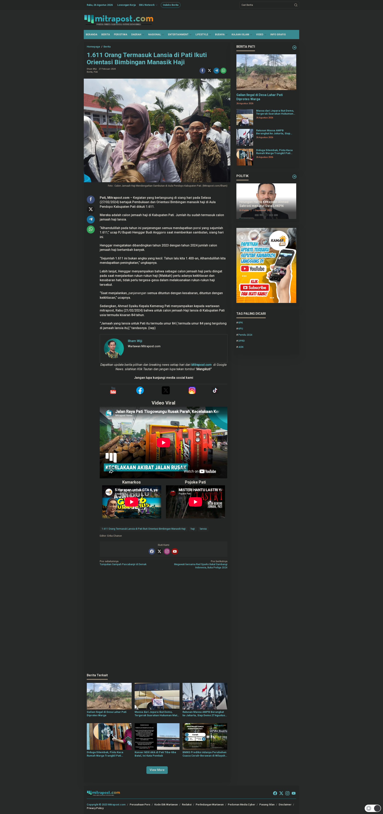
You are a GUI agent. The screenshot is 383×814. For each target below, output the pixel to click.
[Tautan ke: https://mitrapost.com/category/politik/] (294, 176)
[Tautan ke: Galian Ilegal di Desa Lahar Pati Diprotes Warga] (266, 72)
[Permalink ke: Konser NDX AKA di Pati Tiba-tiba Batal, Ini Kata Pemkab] (157, 736)
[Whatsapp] (223, 71)
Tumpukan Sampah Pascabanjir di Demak (123, 563)
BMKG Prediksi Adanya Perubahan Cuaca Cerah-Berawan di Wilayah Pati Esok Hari (204, 754)
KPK (240, 322)
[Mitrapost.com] (119, 19)
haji (193, 528)
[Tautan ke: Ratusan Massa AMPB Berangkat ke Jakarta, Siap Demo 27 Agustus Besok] (244, 137)
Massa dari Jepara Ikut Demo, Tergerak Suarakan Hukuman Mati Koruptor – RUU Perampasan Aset (156, 713)
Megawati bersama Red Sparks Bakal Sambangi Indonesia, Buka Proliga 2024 (200, 564)
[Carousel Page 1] (257, 215)
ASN (240, 346)
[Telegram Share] (216, 71)
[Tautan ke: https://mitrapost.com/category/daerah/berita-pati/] (294, 47)
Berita (90, 72)
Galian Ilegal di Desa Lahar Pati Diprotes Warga (106, 713)
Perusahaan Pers (140, 804)
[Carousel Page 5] (276, 215)
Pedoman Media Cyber (241, 804)
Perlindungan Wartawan (210, 804)
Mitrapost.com (201, 365)
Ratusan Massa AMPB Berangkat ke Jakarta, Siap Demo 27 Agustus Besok (204, 713)
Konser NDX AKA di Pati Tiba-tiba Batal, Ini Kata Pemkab (155, 754)
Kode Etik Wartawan (166, 804)
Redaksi (187, 804)
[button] (295, 5)
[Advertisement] (157, 621)
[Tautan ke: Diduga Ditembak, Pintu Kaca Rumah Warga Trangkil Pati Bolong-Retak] (244, 156)
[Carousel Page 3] (266, 215)
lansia (203, 528)
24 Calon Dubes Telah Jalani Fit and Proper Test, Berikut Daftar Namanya (265, 204)
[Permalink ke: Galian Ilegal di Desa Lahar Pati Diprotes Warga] (109, 695)
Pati (96, 72)
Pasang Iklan (266, 804)
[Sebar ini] (202, 71)
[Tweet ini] (209, 71)
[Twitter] (159, 551)
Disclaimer (285, 804)
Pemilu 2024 (245, 334)
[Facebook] (152, 551)
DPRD (241, 340)
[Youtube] (174, 551)
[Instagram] (167, 551)
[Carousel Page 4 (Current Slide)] (271, 215)
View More (157, 770)
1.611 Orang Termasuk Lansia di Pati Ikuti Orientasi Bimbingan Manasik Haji (144, 528)
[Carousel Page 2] (262, 215)
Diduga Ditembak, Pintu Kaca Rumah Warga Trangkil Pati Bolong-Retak (105, 754)
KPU (240, 328)
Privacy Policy (95, 808)
